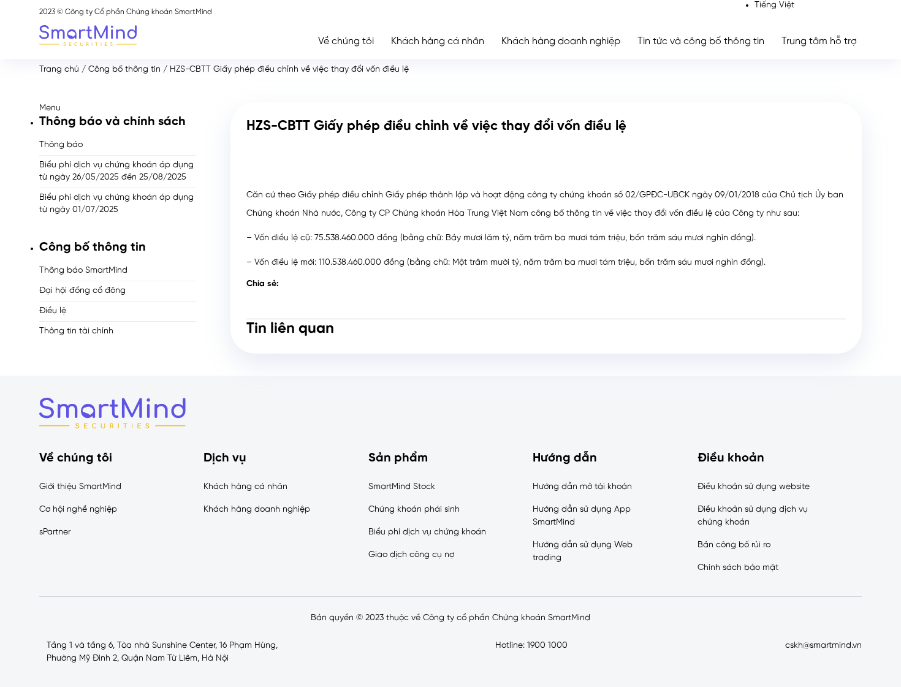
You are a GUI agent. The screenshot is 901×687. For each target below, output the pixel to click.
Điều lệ (52, 311)
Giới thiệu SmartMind (80, 487)
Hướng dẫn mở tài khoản (582, 487)
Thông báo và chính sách (112, 121)
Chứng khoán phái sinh (414, 509)
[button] (117, 108)
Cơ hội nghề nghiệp (78, 509)
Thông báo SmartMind (83, 270)
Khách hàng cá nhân (437, 41)
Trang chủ (59, 69)
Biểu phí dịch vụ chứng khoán (427, 532)
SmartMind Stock (401, 487)
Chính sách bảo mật (738, 567)
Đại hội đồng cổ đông (82, 290)
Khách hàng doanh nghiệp (560, 41)
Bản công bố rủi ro (734, 545)
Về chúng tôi (346, 41)
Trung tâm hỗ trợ (819, 41)
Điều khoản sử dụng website (754, 487)
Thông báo (61, 145)
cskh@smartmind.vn (823, 645)
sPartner (54, 532)
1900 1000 (547, 645)
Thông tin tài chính (76, 331)
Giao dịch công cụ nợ (411, 555)
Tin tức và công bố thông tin (700, 41)
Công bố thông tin (124, 69)
